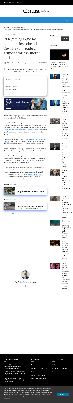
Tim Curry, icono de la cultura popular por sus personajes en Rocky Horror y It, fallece (66, 153)
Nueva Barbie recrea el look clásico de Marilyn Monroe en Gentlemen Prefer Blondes (66, 274)
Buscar (52, 35)
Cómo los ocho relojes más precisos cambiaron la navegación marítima (66, 127)
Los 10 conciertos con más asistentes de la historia (65, 106)
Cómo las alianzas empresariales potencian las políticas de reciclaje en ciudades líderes (15, 373)
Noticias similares (11, 86)
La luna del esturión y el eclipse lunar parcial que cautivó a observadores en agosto (59, 65)
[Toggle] (43, 81)
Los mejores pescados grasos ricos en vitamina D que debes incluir (65, 248)
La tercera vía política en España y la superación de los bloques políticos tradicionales (66, 179)
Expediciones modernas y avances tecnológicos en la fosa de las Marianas (66, 227)
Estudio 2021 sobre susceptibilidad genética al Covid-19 (22, 130)
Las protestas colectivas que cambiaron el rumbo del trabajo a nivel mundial (15, 380)
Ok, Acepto (63, 394)
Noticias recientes (10, 34)
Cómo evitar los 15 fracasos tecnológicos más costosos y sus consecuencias (67, 205)
